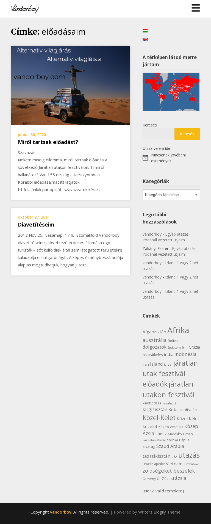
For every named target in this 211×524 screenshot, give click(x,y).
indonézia (185, 354)
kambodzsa (152, 403)
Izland (156, 364)
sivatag (149, 446)
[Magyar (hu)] (145, 30)
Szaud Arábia (170, 446)
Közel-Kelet (159, 417)
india (168, 354)
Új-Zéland (165, 478)
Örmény (149, 478)
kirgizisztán (155, 409)
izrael (168, 364)
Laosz (161, 433)
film (185, 347)
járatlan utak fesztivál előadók (170, 373)
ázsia (181, 478)
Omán (188, 434)
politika (172, 440)
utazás (189, 455)
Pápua (184, 440)
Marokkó (175, 434)
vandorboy (152, 234)
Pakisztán (149, 440)
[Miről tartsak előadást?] (70, 85)
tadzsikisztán (156, 456)
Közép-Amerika (171, 426)
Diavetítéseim (36, 224)
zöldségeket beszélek (169, 470)
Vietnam (174, 463)
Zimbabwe (191, 464)
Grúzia (194, 347)
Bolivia (173, 340)
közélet (150, 426)
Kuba (173, 409)
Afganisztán (154, 331)
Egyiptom (174, 347)
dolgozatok (154, 347)
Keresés (150, 125)
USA (174, 457)
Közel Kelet (188, 418)
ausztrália (155, 340)
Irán (146, 364)
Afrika (178, 330)
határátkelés (153, 354)
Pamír (161, 440)
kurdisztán (188, 409)
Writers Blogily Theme (159, 512)
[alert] (171, 158)
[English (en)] (145, 38)
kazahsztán (170, 403)
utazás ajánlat (154, 464)
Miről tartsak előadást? (48, 142)
